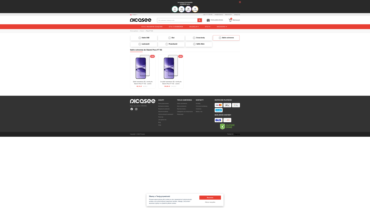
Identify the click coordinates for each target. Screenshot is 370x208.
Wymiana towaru (181, 109)
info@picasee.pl (219, 14)
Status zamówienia (182, 103)
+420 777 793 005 (207, 14)
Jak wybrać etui (162, 119)
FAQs (159, 125)
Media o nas (199, 111)
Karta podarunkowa (163, 103)
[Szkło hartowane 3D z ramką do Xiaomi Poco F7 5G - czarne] (142, 67)
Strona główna (134, 31)
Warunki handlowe (163, 111)
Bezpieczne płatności (164, 109)
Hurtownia (198, 109)
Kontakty (198, 103)
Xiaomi (142, 31)
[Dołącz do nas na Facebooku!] (132, 109)
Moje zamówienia (181, 106)
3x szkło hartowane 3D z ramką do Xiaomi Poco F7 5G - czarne (171, 83)
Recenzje (160, 117)
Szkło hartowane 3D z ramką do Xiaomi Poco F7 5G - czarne (143, 83)
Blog (159, 122)
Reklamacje (180, 114)
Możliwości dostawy (163, 106)
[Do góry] (2, 205)
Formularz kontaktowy (201, 106)
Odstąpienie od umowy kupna (185, 111)
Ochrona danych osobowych (165, 114)
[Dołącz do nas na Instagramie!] (136, 109)
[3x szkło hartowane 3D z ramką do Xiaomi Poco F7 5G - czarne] (171, 67)
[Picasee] (140, 20)
